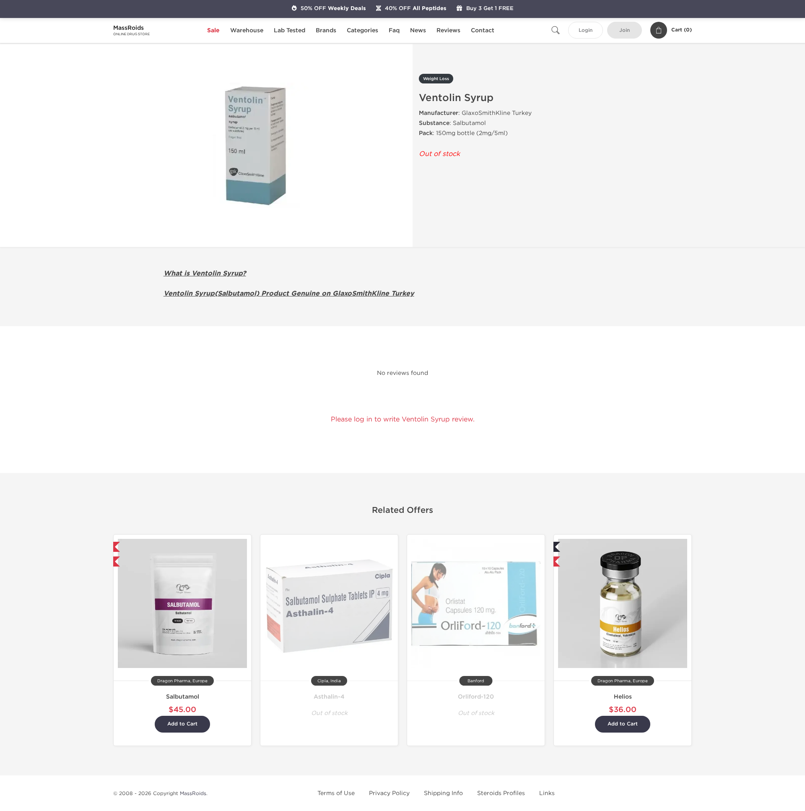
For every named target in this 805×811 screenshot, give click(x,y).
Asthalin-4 (329, 696)
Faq (394, 30)
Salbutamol (182, 696)
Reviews (448, 30)
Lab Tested (289, 30)
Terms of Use (336, 793)
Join (624, 30)
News (418, 30)
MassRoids (193, 793)
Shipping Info (443, 793)
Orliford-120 (476, 696)
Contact (482, 30)
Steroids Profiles (501, 793)
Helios (623, 696)
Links (547, 793)
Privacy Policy (389, 793)
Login (585, 30)
